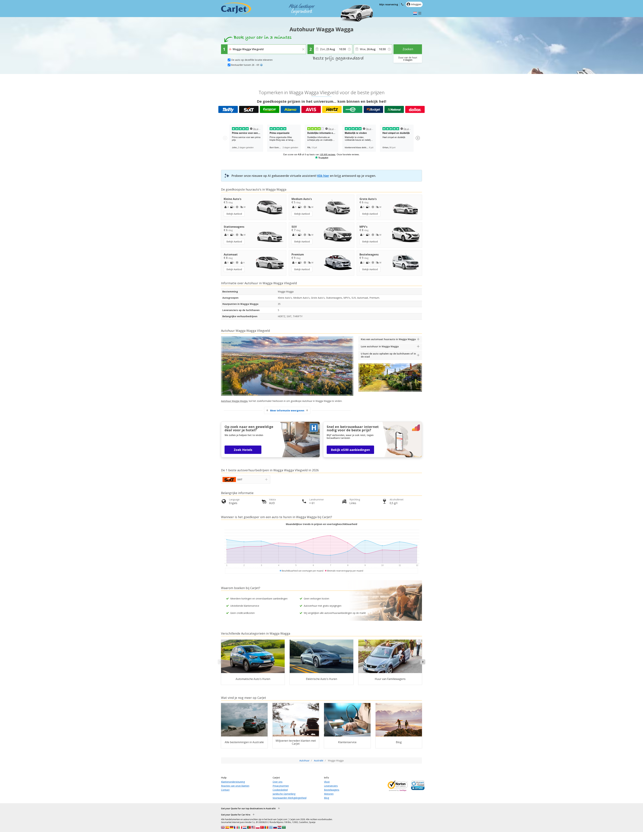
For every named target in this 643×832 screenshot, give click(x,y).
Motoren (329, 793)
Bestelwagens (331, 789)
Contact (225, 789)
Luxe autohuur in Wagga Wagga (380, 346)
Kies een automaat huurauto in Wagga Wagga (388, 339)
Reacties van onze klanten (235, 785)
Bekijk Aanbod (234, 213)
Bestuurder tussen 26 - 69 (245, 64)
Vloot (327, 781)
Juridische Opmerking (284, 793)
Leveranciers (331, 785)
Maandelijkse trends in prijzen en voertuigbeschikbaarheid (321, 524)
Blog (326, 797)
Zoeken (408, 49)
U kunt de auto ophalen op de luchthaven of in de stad (388, 355)
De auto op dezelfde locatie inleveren (252, 59)
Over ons (277, 781)
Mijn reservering (388, 4)
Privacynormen (281, 785)
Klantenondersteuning (233, 781)
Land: (231, 47)
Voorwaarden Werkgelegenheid (289, 797)
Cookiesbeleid (280, 789)
